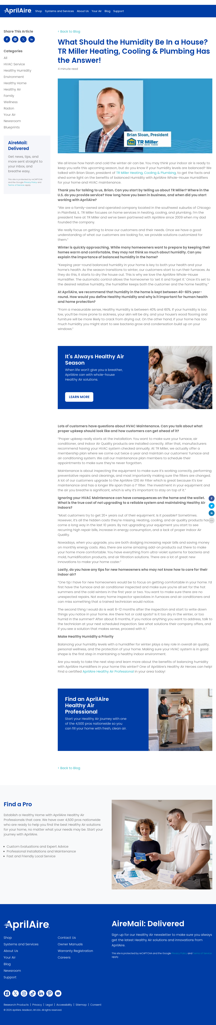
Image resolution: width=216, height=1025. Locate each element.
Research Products (16, 1005)
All (5, 58)
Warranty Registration (75, 951)
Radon (9, 108)
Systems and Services (59, 11)
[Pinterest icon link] (15, 39)
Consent (95, 1005)
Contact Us (67, 937)
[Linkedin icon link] (31, 39)
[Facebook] (7, 993)
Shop (38, 11)
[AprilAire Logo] (18, 11)
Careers (64, 957)
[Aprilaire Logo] (27, 925)
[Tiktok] (32, 993)
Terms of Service (16, 185)
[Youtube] (58, 993)
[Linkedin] (41, 993)
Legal (49, 1005)
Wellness (11, 102)
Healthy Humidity (17, 70)
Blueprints (12, 127)
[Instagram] (24, 993)
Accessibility (64, 1005)
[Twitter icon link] (23, 39)
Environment (14, 77)
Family (9, 95)
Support (118, 11)
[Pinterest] (49, 993)
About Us (83, 11)
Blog (107, 11)
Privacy (37, 1005)
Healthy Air (12, 89)
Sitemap (81, 1005)
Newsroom (12, 121)
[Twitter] (15, 993)
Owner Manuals (70, 944)
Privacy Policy (30, 182)
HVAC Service (14, 64)
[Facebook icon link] (7, 39)
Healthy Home (15, 83)
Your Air (97, 11)
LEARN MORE (81, 398)
